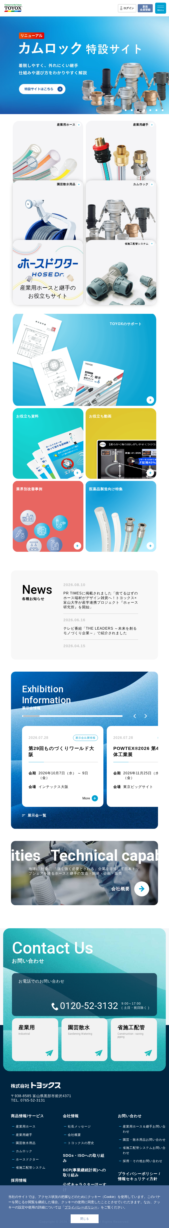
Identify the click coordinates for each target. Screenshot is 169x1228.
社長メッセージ (79, 1126)
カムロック (24, 1151)
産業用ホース (26, 1126)
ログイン (128, 8)
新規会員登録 (145, 8)
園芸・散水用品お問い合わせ (144, 1139)
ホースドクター (27, 1159)
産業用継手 (24, 1135)
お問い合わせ (130, 1116)
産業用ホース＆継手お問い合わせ (144, 1129)
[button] (134, 716)
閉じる (84, 1218)
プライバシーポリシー (80, 1207)
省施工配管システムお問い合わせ (144, 1150)
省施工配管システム (31, 1167)
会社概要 (74, 1135)
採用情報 (19, 1180)
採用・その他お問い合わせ (142, 1161)
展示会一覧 (37, 815)
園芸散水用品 (26, 1143)
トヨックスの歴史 (81, 1143)
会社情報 (71, 1116)
